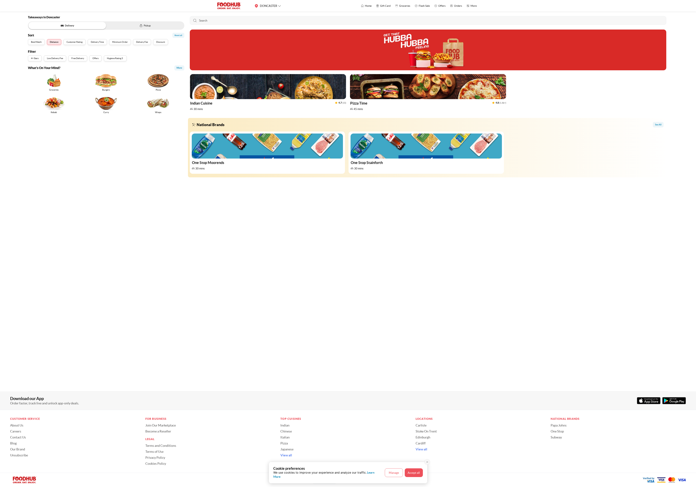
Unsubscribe (19, 455)
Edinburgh (423, 437)
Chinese (286, 431)
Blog (13, 443)
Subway (556, 437)
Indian (284, 425)
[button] (268, 93)
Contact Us (18, 437)
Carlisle (421, 425)
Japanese (286, 449)
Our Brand (17, 449)
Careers (15, 431)
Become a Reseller (158, 431)
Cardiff (421, 443)
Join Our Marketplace (160, 425)
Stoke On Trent (426, 431)
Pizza (284, 443)
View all (286, 455)
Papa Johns (559, 425)
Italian (285, 437)
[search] (428, 20)
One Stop (557, 431)
